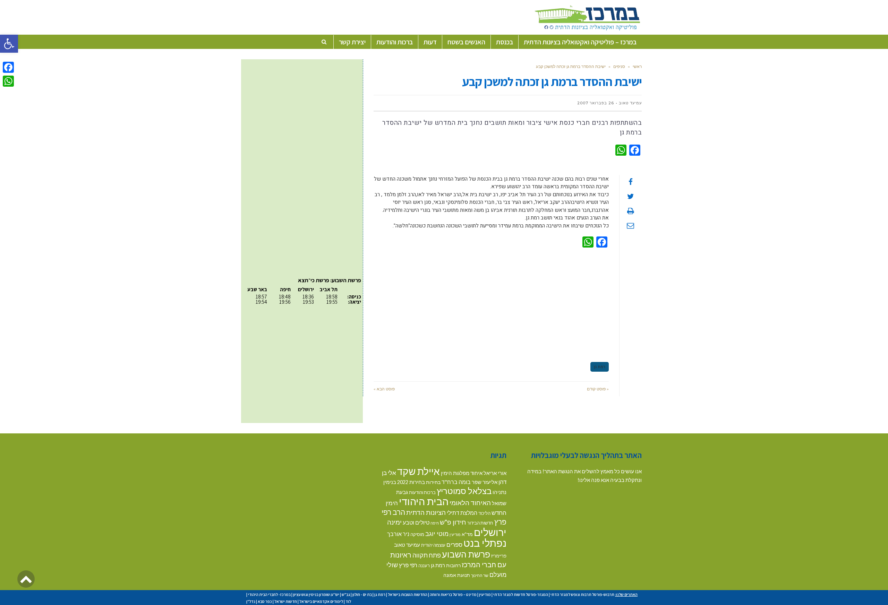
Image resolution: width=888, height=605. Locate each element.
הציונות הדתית (426, 512)
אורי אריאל (495, 473)
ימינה (394, 522)
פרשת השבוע (466, 554)
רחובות (453, 565)
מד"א (467, 534)
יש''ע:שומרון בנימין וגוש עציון (316, 594)
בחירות (433, 482)
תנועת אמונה (456, 575)
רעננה (424, 565)
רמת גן (599, 367)
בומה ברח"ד (456, 481)
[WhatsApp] (8, 81)
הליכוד (484, 513)
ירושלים (490, 532)
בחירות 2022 (411, 482)
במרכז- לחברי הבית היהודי (269, 594)
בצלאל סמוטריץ (464, 491)
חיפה (434, 523)
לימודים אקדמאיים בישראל (321, 601)
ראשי (637, 66)
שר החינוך (479, 575)
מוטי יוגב (437, 533)
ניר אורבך (398, 533)
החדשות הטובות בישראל (407, 594)
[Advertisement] (491, 303)
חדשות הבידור (480, 523)
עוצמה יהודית (433, 545)
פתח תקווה (426, 555)
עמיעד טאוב (407, 545)
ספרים (454, 544)
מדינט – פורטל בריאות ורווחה (453, 594)
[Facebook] (8, 67)
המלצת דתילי (462, 512)
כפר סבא (265, 601)
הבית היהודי (424, 501)
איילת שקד (418, 471)
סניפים (619, 66)
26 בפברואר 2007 (595, 103)
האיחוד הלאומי (470, 503)
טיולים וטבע (416, 522)
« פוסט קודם (598, 388)
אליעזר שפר (484, 482)
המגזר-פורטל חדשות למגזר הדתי (520, 594)
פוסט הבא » (384, 388)
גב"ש (346, 594)
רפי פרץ (408, 565)
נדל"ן (250, 601)
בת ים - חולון (362, 594)
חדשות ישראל (285, 601)
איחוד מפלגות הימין (462, 473)
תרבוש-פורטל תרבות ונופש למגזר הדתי (582, 594)
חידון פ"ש (453, 522)
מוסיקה (417, 534)
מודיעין (455, 534)
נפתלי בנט (484, 543)
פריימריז (498, 556)
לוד (348, 601)
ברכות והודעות (422, 492)
